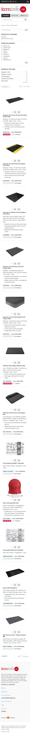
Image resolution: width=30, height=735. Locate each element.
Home (2, 25)
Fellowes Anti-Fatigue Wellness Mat (14, 365)
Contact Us (4, 708)
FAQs (2, 705)
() (12, 1)
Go (26, 62)
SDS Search (4, 691)
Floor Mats (3, 37)
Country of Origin (7, 78)
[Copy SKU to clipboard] (11, 132)
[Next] (29, 86)
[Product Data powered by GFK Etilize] (8, 718)
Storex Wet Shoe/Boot (10, 588)
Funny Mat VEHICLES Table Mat (13, 550)
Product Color (6, 74)
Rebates (3, 688)
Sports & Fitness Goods (7, 38)
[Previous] (20, 86)
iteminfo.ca (10, 674)
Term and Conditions (6, 701)
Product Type (5, 72)
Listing (7, 25)
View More (25, 82)
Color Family (5, 76)
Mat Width (4, 81)
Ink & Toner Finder (5, 695)
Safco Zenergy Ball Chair (11, 503)
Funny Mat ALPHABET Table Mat (13, 463)
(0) (15, 1)
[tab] (5, 15)
